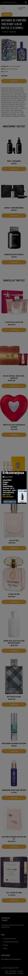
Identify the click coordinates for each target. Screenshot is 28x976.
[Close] (2, 472)
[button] (10, 502)
